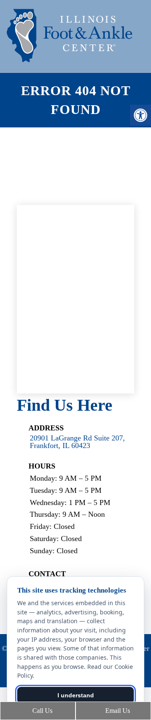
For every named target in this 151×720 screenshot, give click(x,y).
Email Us (117, 710)
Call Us (41, 710)
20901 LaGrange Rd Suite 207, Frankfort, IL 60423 (77, 441)
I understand (75, 695)
